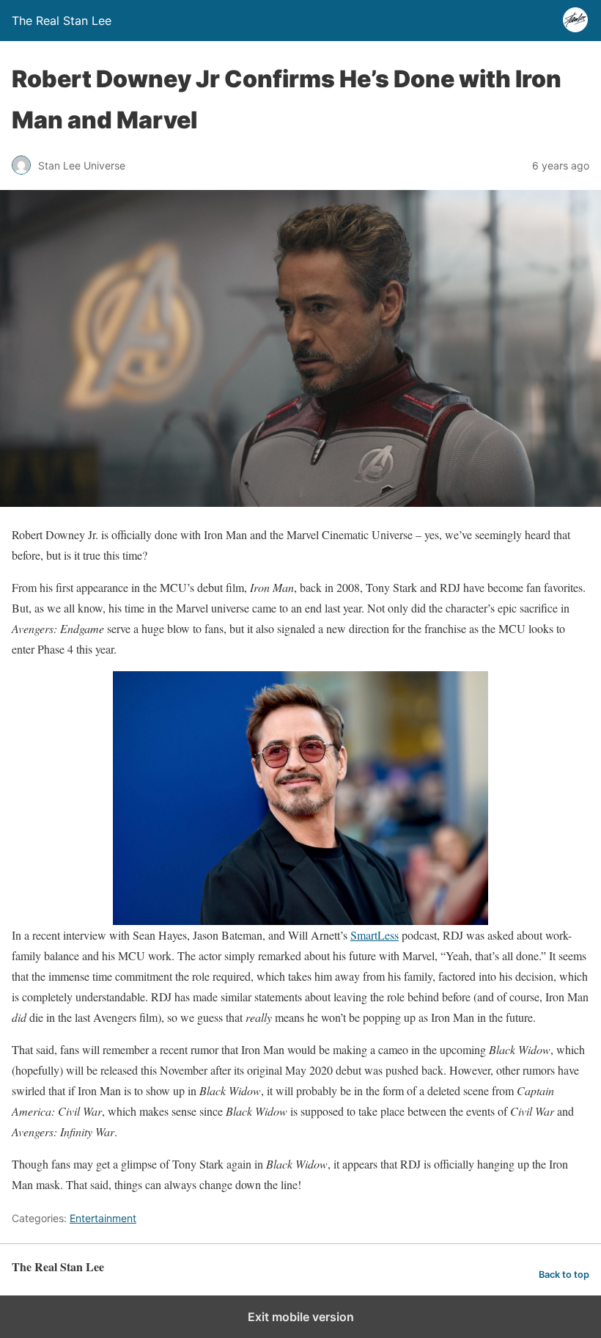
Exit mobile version (301, 1316)
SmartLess (374, 935)
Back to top (564, 1274)
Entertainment (103, 1218)
